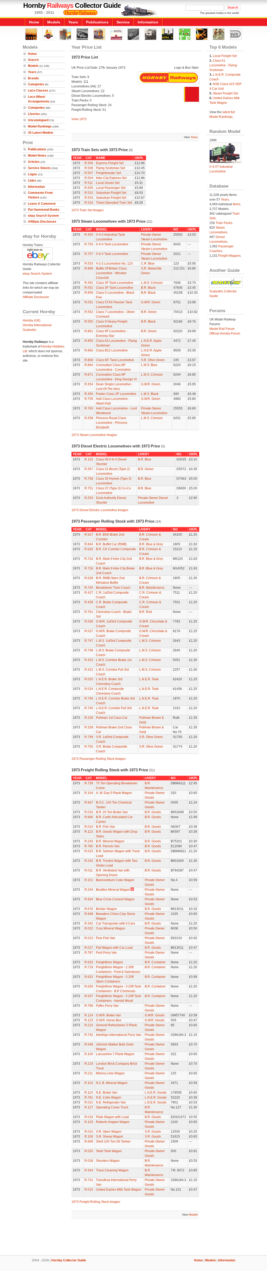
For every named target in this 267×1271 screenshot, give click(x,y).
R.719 (88, 967)
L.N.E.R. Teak (149, 679)
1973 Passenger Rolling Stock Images (98, 759)
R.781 (88, 1097)
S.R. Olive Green (153, 360)
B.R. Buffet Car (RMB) (111, 544)
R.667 (88, 802)
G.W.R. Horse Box (108, 1020)
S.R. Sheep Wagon (109, 1136)
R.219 (88, 1063)
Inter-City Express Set (111, 178)
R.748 (88, 650)
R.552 (88, 312)
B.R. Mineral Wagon (110, 841)
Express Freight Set (110, 163)
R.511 (88, 183)
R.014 (88, 827)
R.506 (88, 163)
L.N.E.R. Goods (156, 1092)
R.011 (88, 870)
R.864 (88, 365)
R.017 (88, 947)
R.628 (88, 578)
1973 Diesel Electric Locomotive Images (99, 510)
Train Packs (224, 223)
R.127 (88, 1107)
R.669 (88, 1141)
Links (32, 180)
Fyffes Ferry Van (107, 1005)
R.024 (88, 689)
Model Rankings (40, 126)
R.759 (88, 399)
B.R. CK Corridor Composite (116, 549)
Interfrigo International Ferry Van (118, 1035)
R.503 (88, 198)
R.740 (88, 587)
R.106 (88, 1136)
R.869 (88, 268)
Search (33, 60)
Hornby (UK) (31, 320)
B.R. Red (145, 612)
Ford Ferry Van (106, 952)
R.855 (88, 341)
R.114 (88, 1092)
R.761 (88, 612)
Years (73, 22)
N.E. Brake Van (106, 1092)
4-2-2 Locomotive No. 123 (114, 263)
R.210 (88, 1025)
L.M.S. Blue (149, 365)
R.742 (88, 1035)
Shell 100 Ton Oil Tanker (113, 1141)
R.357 (88, 469)
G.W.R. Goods (155, 1015)
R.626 (88, 549)
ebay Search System (43, 215)
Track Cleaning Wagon (112, 1170)
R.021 (88, 1102)
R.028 (88, 1161)
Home (34, 22)
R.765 (88, 408)
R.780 (88, 846)
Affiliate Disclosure (42, 221)
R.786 (88, 1005)
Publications (97, 22)
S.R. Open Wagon (109, 1131)
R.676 (88, 909)
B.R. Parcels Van (108, 846)
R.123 (88, 1020)
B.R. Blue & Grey (151, 544)
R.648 (88, 1044)
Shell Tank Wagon (109, 1151)
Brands (33, 78)
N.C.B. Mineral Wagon (112, 1083)
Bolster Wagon (106, 909)
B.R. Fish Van (105, 827)
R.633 (88, 962)
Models (53, 22)
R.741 (88, 1180)
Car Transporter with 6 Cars (115, 923)
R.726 (88, 568)
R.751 (88, 488)
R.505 (88, 188)
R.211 (88, 1073)
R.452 (88, 283)
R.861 (88, 331)
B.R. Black (148, 288)
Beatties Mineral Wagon (113, 889)
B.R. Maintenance (152, 587)
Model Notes (37, 155)
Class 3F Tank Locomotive (114, 283)
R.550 (88, 321)
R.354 (88, 384)
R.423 (88, 660)
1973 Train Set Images (87, 210)
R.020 (88, 1151)
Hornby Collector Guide (68, 1260)
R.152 (88, 459)
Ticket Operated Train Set (114, 202)
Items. (237, 204)
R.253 (88, 498)
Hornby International (37, 325)
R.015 (88, 1189)
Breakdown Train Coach (113, 587)
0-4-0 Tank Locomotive (112, 244)
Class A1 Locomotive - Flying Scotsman (223, 65)
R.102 (88, 1083)
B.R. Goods (153, 812)
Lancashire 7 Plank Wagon (115, 1054)
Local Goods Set (107, 183)
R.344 (88, 1170)
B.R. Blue (144, 459)
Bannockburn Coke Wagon (115, 880)
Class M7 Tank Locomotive (115, 360)
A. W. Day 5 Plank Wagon (114, 793)
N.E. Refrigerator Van (111, 1102)
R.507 (88, 173)
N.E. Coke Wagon (108, 1097)
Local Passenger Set (110, 188)
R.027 (88, 631)
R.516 (88, 202)
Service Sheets (39, 168)
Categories (36, 84)
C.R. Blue (148, 263)
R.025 (88, 679)
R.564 (88, 899)
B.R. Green (149, 312)
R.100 (88, 1054)
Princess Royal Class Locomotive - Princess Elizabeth (111, 422)
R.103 (88, 1122)
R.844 (88, 544)
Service (123, 22)
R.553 (88, 263)
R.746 (88, 698)
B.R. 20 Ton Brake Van (112, 812)
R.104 (88, 793)
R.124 (88, 1015)
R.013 (88, 938)
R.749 (88, 737)
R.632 (88, 977)
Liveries (34, 114)
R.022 (88, 928)
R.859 (88, 292)
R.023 (88, 851)
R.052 (88, 288)
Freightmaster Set (108, 173)
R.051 (88, 302)
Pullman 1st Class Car (112, 718)
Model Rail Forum (222, 329)
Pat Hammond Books (43, 209)
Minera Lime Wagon (110, 1073)
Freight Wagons (229, 256)
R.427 (88, 592)
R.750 (88, 746)
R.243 (88, 841)
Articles (34, 162)
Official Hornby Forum (224, 333)
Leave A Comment (42, 204)
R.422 (88, 669)
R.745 (88, 708)
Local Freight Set (225, 56)
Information (148, 22)
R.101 (88, 880)
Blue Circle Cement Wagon (115, 899)
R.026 (88, 621)
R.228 (88, 718)
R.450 (88, 394)
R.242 (88, 861)
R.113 (88, 831)
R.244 (88, 889)
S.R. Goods (153, 1131)
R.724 (88, 559)
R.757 (88, 254)
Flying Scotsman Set (110, 168)
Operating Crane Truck (112, 1107)
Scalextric (30, 330)
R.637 (88, 996)
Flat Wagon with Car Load (114, 947)
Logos (32, 174)
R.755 (88, 244)
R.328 (88, 727)
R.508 (88, 168)
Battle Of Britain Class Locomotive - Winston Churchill (111, 273)
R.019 (88, 1117)
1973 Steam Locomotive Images (94, 435)
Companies (36, 108)
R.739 (88, 783)
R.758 (88, 478)
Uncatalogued (38, 120)
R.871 (88, 374)
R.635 (88, 986)
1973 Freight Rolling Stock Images (95, 1202)
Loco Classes (38, 90)
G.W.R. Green (150, 302)
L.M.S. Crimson (152, 283)
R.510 (88, 193)
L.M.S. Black (150, 394)
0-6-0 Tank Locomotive (112, 254)
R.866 (88, 350)
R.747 (88, 641)
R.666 (88, 817)
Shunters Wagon (108, 1161)
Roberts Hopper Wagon (113, 1122)
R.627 (88, 534)
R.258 (88, 418)
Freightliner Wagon (109, 962)
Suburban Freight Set (111, 193)
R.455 (88, 234)
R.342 (88, 923)
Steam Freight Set (225, 93)
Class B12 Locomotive (112, 350)
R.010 (88, 1131)
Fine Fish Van (105, 938)
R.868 (88, 360)
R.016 (88, 812)
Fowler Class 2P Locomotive (116, 394)
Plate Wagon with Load (112, 1117)
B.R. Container (155, 962)
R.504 (88, 178)
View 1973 (79, 119)
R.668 (88, 914)
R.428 (88, 602)
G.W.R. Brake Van (108, 1015)
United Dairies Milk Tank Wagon (118, 1189)
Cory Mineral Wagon (110, 928)
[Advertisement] (133, 1237)
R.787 (88, 952)
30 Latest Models (40, 132)
